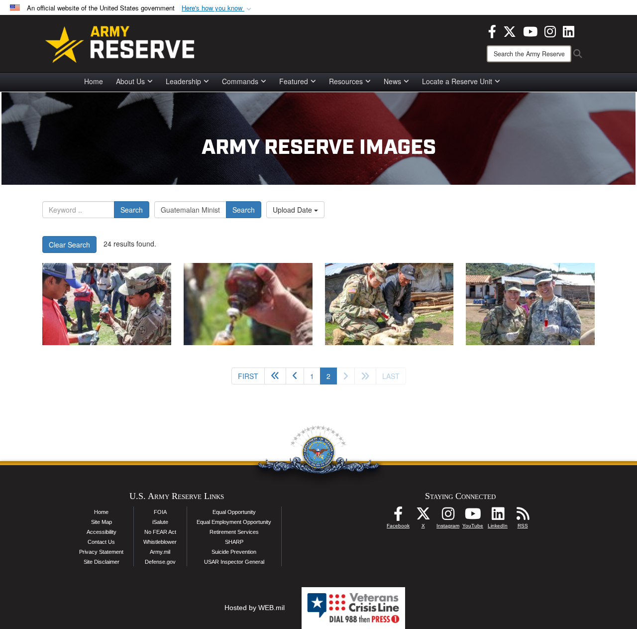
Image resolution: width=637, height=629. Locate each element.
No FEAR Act (160, 532)
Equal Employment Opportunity (234, 522)
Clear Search (69, 245)
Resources (346, 81)
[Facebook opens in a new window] (492, 30)
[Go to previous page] (295, 376)
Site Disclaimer (101, 562)
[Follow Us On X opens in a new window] (423, 516)
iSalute (160, 522)
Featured (293, 81)
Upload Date (293, 210)
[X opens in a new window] (509, 30)
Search (131, 210)
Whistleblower (160, 542)
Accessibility (101, 532)
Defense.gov (160, 562)
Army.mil (160, 552)
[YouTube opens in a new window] (530, 30)
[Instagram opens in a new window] (550, 30)
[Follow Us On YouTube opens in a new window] (472, 516)
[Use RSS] (522, 516)
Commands (240, 81)
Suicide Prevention (234, 552)
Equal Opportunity (234, 512)
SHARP (234, 542)
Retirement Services (234, 532)
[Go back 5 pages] (275, 376)
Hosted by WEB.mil (254, 608)
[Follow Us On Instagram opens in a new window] (447, 516)
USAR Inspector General (234, 562)
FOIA (160, 512)
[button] (217, 8)
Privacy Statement (101, 552)
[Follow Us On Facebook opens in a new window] (398, 516)
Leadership (183, 81)
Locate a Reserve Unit (457, 81)
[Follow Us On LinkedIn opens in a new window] (497, 516)
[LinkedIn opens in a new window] (568, 30)
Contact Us (101, 542)
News (392, 81)
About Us (130, 81)
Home (93, 81)
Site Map (101, 522)
